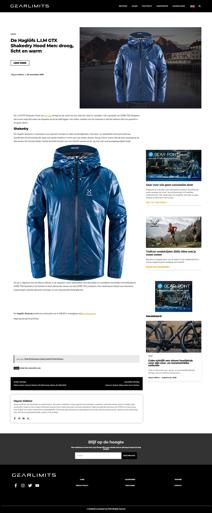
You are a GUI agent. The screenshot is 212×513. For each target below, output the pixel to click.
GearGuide (178, 6)
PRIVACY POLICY (82, 485)
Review (123, 6)
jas (39, 368)
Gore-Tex (24, 368)
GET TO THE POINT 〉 (156, 202)
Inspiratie (162, 6)
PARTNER (178, 479)
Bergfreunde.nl (89, 313)
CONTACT (178, 485)
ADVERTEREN (130, 479)
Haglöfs (48, 115)
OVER (82, 479)
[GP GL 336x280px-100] (173, 311)
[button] (199, 6)
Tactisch (147, 6)
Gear (134, 6)
